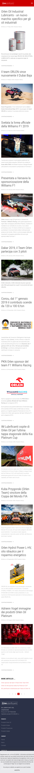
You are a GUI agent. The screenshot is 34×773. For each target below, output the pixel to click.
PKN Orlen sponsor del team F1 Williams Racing (16, 363)
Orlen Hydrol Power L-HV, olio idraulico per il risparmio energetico (16, 551)
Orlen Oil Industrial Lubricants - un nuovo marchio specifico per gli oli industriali (16, 17)
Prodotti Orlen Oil (6, 722)
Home (3, 739)
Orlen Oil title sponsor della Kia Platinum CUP (14, 685)
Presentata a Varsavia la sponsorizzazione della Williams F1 (16, 181)
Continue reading (6, 65)
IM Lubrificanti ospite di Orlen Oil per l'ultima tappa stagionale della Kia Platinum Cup (17, 432)
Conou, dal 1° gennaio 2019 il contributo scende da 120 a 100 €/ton (16, 302)
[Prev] (9, 693)
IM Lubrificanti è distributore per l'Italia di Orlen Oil (15, 688)
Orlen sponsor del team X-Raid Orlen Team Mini (15, 682)
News (20, 26)
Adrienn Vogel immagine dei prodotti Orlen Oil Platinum (16, 612)
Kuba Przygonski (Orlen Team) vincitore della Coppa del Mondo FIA (15, 492)
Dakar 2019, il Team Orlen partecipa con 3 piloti (16, 249)
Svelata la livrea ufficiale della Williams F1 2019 (15, 124)
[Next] (24, 693)
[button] (32, 3)
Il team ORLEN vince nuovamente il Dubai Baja (16, 73)
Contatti (3, 745)
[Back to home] (7, 3)
